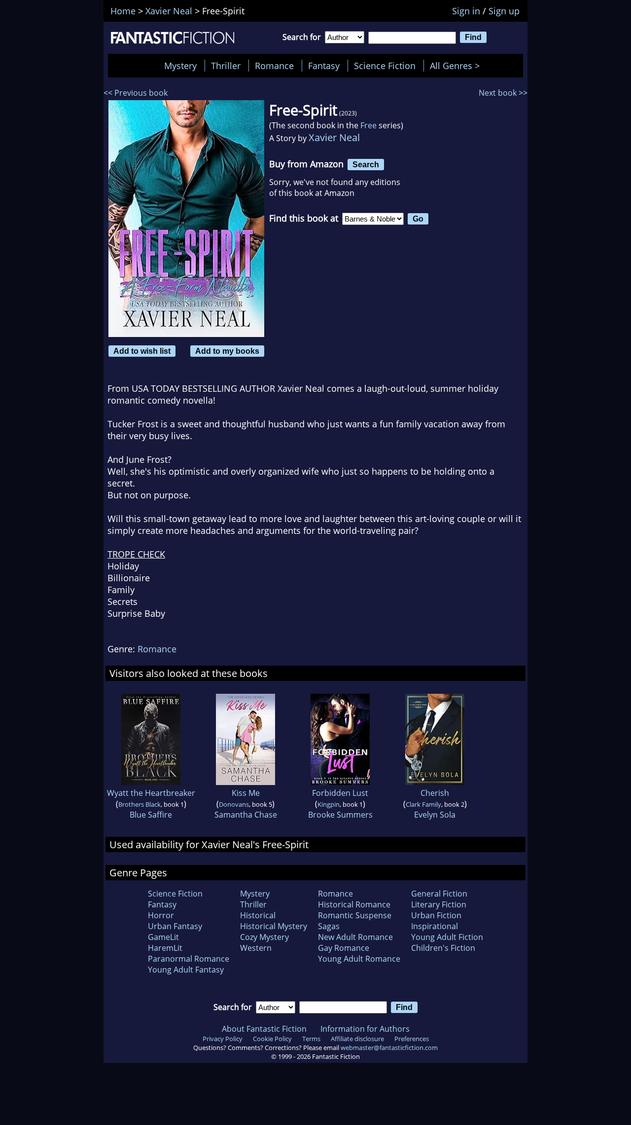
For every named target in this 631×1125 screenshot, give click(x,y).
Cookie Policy (272, 1038)
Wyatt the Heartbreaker (151, 793)
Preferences (411, 1038)
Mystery (180, 66)
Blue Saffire (151, 814)
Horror (161, 915)
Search (365, 164)
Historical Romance (354, 904)
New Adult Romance (355, 937)
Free (368, 125)
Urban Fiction (436, 915)
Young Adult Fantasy (186, 969)
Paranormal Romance (188, 958)
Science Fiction (385, 66)
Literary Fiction (438, 904)
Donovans (234, 804)
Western (256, 947)
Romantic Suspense (354, 915)
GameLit (163, 937)
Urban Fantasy (175, 926)
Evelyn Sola (435, 814)
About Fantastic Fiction (264, 1028)
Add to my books (227, 350)
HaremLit (165, 947)
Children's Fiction (443, 947)
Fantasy (324, 66)
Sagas (329, 926)
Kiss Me (246, 793)
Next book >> (503, 92)
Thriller (226, 66)
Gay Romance (343, 947)
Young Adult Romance (359, 958)
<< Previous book (136, 92)
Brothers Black (139, 804)
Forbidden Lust (340, 793)
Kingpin (328, 804)
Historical (258, 915)
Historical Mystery (273, 926)
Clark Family (423, 804)
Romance (274, 66)
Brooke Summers (340, 814)
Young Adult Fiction (447, 937)
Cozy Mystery (264, 937)
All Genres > (457, 66)
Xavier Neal (334, 137)
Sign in (466, 11)
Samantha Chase (245, 814)
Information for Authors (365, 1028)
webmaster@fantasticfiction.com (389, 1047)
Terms (311, 1038)
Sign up (504, 11)
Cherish (435, 793)
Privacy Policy (223, 1038)
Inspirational (434, 926)
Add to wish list (142, 350)
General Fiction (439, 893)
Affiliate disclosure (357, 1038)
